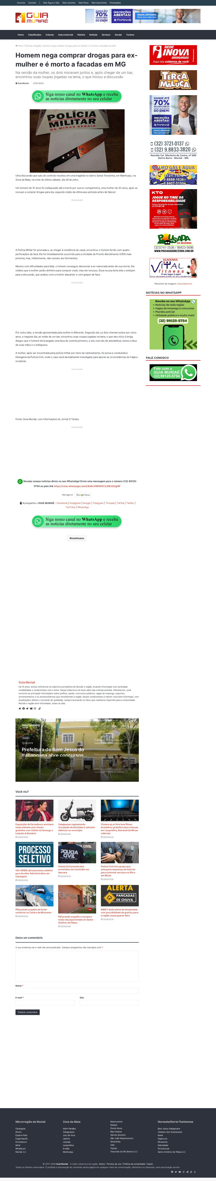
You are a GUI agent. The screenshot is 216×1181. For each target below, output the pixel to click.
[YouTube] (32, 708)
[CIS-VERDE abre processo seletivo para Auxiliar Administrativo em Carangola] (34, 854)
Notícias (93, 34)
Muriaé (18, 1152)
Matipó (113, 1125)
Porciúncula (163, 1148)
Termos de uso (114, 1164)
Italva (160, 1135)
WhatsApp (83, 507)
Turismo (130, 34)
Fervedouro (21, 1142)
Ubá (112, 1145)
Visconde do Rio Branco (122, 1151)
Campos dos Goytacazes (170, 1132)
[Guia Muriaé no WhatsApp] (77, 96)
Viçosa (113, 1148)
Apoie (150, 1164)
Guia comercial (65, 34)
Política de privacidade (134, 1164)
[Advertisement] (77, 225)
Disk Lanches (68, 2)
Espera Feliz (21, 1135)
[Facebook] (24, 708)
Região (37, 46)
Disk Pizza (83, 2)
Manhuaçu (68, 1152)
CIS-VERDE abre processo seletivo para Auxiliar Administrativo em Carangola (34, 873)
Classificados (34, 34)
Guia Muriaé (23, 83)
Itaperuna (162, 1138)
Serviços (106, 34)
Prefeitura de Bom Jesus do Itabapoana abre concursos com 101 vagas (53, 751)
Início (20, 46)
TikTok (120, 503)
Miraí (17, 1145)
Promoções (115, 2)
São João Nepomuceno (121, 1138)
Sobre (102, 1164)
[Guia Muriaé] (31, 18)
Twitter (130, 503)
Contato (32, 2)
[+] (24, 1152)
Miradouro (20, 1148)
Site (82, 997)
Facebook (62, 503)
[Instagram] (36, 708)
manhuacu (77, 538)
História (81, 34)
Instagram (75, 503)
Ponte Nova (116, 1128)
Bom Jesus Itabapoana (169, 1128)
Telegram (98, 503)
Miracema (162, 1142)
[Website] (20, 708)
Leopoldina (68, 1145)
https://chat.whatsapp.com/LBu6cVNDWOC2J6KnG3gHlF (87, 486)
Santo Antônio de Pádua (170, 1152)
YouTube (70, 507)
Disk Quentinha (99, 2)
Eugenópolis (21, 1138)
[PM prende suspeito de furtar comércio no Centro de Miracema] (34, 895)
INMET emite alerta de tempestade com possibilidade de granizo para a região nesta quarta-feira (119, 912)
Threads (110, 503)
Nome (19, 985)
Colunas (50, 34)
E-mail (19, 997)
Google (87, 503)
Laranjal (66, 1142)
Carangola (20, 1128)
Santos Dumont (118, 1135)
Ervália (66, 1148)
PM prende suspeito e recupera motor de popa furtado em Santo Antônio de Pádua (75, 919)
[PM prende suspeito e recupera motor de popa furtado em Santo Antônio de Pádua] (77, 899)
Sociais (118, 34)
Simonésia (115, 1141)
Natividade (163, 1145)
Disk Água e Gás (51, 2)
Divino (18, 1132)
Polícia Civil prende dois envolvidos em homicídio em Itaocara (73, 869)
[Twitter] (28, 708)
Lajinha (66, 1138)
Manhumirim (116, 1121)
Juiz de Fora (69, 1135)
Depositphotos (185, 283)
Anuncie (21, 2)
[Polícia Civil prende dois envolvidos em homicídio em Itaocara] (77, 852)
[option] (77, 750)
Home (21, 34)
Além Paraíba (69, 1128)
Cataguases (68, 1132)
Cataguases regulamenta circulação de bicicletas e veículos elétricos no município (76, 827)
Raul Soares (116, 1131)
